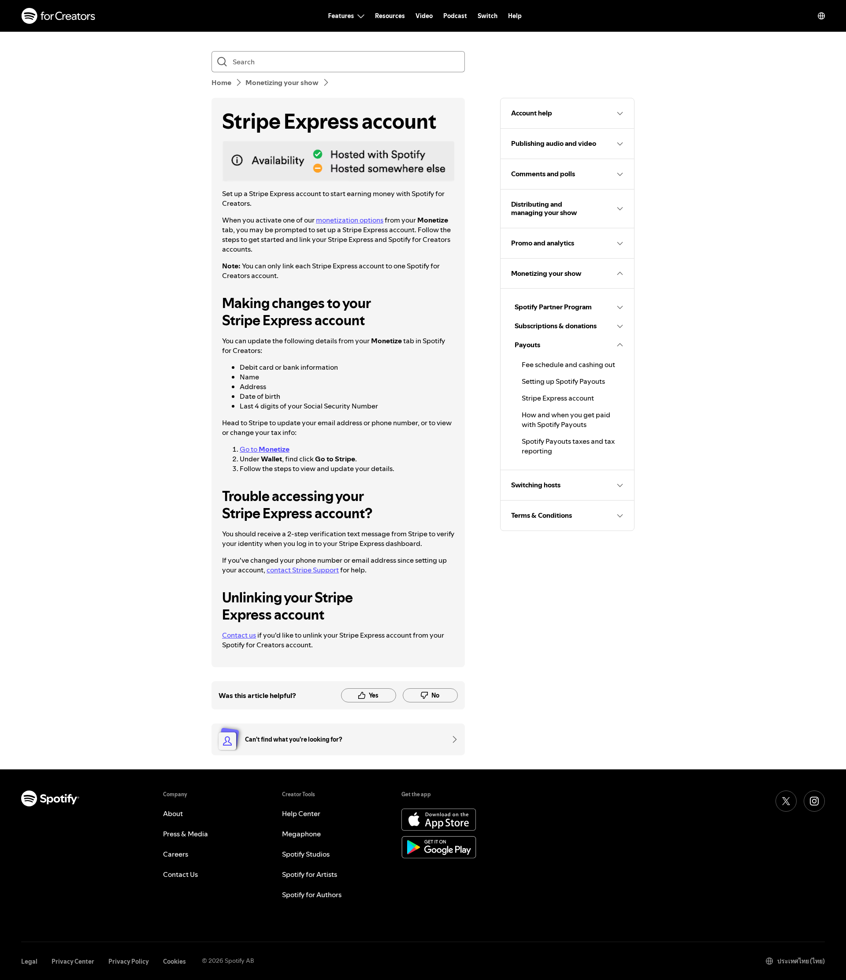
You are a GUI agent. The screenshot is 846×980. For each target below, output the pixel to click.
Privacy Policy (128, 961)
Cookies (174, 961)
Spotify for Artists (309, 874)
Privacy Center (73, 961)
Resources (390, 15)
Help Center (301, 813)
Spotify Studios (306, 854)
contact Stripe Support (303, 570)
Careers (175, 854)
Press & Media (185, 834)
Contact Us (180, 874)
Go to (264, 449)
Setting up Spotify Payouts (563, 381)
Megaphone (301, 834)
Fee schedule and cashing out (568, 364)
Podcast (455, 15)
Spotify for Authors (311, 894)
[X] (786, 801)
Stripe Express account (558, 398)
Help (515, 15)
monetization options (349, 220)
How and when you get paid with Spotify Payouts (566, 419)
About (173, 813)
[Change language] (821, 16)
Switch (487, 15)
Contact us (239, 635)
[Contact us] (451, 739)
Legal (29, 961)
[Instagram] (814, 801)
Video (424, 15)
